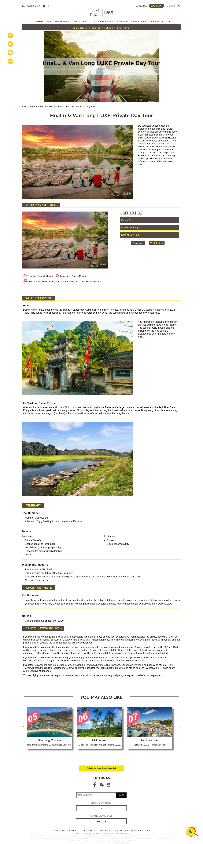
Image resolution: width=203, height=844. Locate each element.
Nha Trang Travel (170, 835)
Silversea (80, 835)
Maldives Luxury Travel (49, 838)
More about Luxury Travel (116, 840)
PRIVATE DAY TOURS (161, 21)
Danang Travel (35, 838)
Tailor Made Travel (127, 838)
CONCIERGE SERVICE (103, 21)
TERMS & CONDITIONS (83, 833)
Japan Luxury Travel (66, 838)
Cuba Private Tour (129, 835)
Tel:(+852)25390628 (31, 5)
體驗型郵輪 (131, 840)
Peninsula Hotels (114, 835)
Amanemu (32, 835)
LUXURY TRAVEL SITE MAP (108, 830)
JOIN (121, 795)
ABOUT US (59, 830)
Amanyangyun (43, 835)
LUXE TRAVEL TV (62, 21)
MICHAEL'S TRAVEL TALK (138, 830)
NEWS (49, 21)
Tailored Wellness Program (144, 838)
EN (167, 5)
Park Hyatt (103, 835)
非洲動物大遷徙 (91, 835)
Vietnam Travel (157, 835)
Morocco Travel (114, 838)
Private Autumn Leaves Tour (165, 838)
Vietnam (34, 106)
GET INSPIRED (38, 21)
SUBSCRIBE (141, 5)
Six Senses (53, 835)
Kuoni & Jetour (101, 840)
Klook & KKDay (88, 840)
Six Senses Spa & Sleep (67, 835)
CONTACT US (74, 830)
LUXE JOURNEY (81, 21)
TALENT (88, 830)
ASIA (24, 106)
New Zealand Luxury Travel (84, 838)
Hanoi (44, 106)
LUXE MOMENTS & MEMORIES (132, 21)
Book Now (137, 243)
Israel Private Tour (143, 835)
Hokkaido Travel (101, 838)
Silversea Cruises (75, 840)
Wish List (155, 243)
